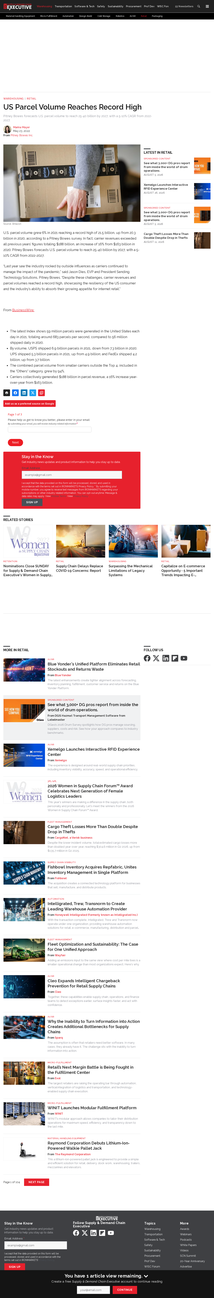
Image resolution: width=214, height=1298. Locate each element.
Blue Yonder (63, 675)
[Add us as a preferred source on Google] (41, 392)
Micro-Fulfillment (60, 1062)
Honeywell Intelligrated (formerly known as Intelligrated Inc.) (96, 914)
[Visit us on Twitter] (156, 658)
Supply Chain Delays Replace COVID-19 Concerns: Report (79, 568)
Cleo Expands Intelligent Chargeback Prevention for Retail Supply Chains (84, 983)
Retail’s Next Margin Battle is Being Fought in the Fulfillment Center (90, 1070)
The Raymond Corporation (73, 1154)
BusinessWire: (23, 310)
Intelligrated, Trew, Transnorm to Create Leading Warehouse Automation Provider (87, 906)
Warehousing (13, 98)
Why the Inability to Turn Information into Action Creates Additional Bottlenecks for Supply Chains (94, 1026)
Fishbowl (61, 878)
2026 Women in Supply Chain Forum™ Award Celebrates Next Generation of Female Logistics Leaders (90, 791)
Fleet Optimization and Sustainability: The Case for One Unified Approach (93, 947)
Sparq (59, 1037)
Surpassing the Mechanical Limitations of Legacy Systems (130, 570)
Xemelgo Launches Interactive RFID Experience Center (166, 186)
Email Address (32, 468)
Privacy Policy (80, 496)
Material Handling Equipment (67, 1138)
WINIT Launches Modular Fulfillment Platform (92, 1107)
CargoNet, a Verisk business (73, 837)
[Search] (198, 6)
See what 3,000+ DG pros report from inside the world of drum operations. (167, 166)
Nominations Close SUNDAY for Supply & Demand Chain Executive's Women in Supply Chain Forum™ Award (27, 570)
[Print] (6, 392)
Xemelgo (61, 760)
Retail (31, 98)
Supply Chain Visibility (62, 862)
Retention (10, 561)
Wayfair (60, 955)
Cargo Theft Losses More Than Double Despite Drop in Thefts (166, 235)
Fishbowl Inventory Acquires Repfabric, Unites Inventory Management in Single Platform (92, 870)
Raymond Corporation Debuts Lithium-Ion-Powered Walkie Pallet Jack (89, 1146)
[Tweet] (32, 392)
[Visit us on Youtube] (184, 658)
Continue (124, 1289)
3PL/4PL (52, 781)
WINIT (59, 1113)
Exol (58, 1078)
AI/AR (51, 659)
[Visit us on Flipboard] (175, 658)
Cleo (58, 991)
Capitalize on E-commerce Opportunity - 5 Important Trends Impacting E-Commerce (183, 570)
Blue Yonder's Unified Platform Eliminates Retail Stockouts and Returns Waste (94, 667)
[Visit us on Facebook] (147, 658)
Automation (56, 899)
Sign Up (32, 502)
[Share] (15, 392)
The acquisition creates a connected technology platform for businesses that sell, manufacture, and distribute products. (94, 885)
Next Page (37, 1182)
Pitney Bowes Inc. (22, 135)
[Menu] (207, 6)
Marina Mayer (21, 127)
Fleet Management (60, 822)
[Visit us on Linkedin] (166, 658)
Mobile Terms (58, 496)
